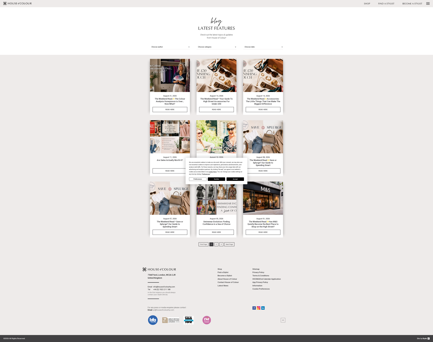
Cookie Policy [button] (212, 172)
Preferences (197, 179)
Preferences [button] (206, 174)
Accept (235, 179)
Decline (216, 179)
